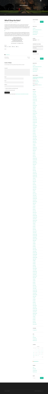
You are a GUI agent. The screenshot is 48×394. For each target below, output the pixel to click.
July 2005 (34, 316)
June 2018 (34, 145)
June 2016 (34, 167)
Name (5, 76)
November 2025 (35, 100)
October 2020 (34, 127)
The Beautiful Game (35, 31)
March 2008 (34, 266)
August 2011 (34, 203)
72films (37, 80)
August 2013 (34, 181)
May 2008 (34, 263)
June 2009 (34, 243)
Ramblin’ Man (37, 81)
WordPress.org (35, 340)
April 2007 (34, 283)
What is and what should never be (37, 29)
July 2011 (34, 204)
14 (33, 352)
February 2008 (35, 268)
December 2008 (35, 252)
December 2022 (35, 119)
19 (41, 352)
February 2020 (35, 136)
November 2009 (35, 235)
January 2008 (34, 269)
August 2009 (34, 240)
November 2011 (35, 198)
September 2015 (35, 176)
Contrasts (34, 28)
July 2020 (34, 128)
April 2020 (34, 133)
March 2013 (34, 184)
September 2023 (35, 113)
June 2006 (34, 299)
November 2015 (35, 175)
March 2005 (34, 322)
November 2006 (35, 291)
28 (33, 355)
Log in (33, 367)
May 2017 (34, 153)
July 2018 (34, 144)
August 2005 (34, 314)
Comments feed (35, 370)
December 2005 (35, 308)
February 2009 (35, 249)
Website (5, 84)
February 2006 (35, 305)
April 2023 (34, 114)
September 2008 (35, 257)
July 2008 (34, 260)
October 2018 (34, 142)
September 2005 (35, 313)
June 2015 (34, 178)
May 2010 (34, 226)
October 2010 (34, 218)
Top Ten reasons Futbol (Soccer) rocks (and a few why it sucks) (38, 78)
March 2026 (34, 94)
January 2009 (34, 251)
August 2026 (34, 91)
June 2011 (34, 206)
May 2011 (34, 207)
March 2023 (34, 116)
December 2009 (35, 234)
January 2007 (34, 288)
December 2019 (35, 139)
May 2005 (34, 319)
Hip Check (36, 83)
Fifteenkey (24, 5)
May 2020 (34, 131)
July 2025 (34, 102)
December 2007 (35, 271)
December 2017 (35, 147)
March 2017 (34, 156)
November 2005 (35, 310)
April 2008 (34, 265)
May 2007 (34, 282)
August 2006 (34, 296)
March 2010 (34, 229)
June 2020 (34, 130)
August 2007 (34, 277)
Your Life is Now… (6, 57)
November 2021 (35, 122)
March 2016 (34, 170)
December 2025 (35, 99)
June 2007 (34, 280)
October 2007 (34, 274)
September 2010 (35, 220)
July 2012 (34, 190)
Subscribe (34, 51)
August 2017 (34, 150)
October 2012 (34, 187)
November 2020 (35, 125)
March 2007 (34, 285)
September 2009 (35, 238)
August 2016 (34, 164)
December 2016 (35, 158)
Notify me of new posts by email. (10, 90)
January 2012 (34, 195)
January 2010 (34, 232)
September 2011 (35, 201)
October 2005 (34, 311)
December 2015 (35, 173)
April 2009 (34, 246)
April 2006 (34, 302)
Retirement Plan (35, 34)
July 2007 (34, 279)
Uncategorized (7, 54)
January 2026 (34, 97)
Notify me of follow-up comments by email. (12, 88)
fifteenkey (11, 22)
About (5, 14)
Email (5, 80)
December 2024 (35, 105)
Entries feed (34, 337)
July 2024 (34, 108)
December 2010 (35, 215)
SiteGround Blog (35, 361)
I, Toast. (28, 57)
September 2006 (35, 294)
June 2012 (34, 192)
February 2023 (35, 117)
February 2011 (35, 212)
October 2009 (34, 237)
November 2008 (35, 254)
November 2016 (35, 159)
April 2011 (34, 209)
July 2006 (34, 297)
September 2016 (35, 162)
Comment (6, 68)
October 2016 (34, 161)
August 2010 (34, 221)
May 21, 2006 (6, 22)
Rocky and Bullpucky (35, 69)
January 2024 (34, 111)
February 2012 (35, 193)
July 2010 (34, 223)
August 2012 (34, 189)
